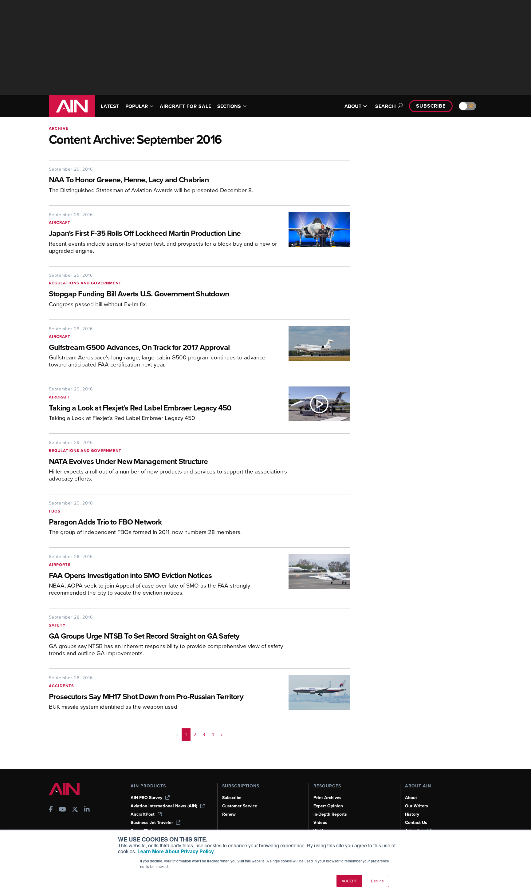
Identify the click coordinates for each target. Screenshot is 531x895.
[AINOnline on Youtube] (62, 810)
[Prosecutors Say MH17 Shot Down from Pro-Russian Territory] (314, 695)
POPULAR (136, 106)
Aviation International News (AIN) (164, 806)
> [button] (221, 734)
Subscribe (431, 105)
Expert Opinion (328, 806)
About (411, 797)
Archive (59, 128)
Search (385, 106)
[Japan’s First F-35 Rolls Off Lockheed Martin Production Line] (314, 235)
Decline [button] (377, 880)
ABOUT (352, 106)
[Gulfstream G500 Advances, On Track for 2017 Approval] (314, 349)
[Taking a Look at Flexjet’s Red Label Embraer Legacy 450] (314, 406)
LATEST (110, 106)
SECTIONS (229, 106)
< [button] (177, 734)
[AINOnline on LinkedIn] (87, 810)
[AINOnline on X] (75, 810)
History (412, 814)
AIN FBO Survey (146, 797)
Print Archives (327, 797)
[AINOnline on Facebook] (51, 810)
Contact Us (416, 822)
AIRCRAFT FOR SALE (185, 106)
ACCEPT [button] (349, 880)
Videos (320, 822)
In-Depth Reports (330, 814)
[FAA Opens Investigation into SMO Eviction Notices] (314, 577)
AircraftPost (143, 814)
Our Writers (416, 806)
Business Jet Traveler (152, 822)
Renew (229, 814)
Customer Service (239, 806)
